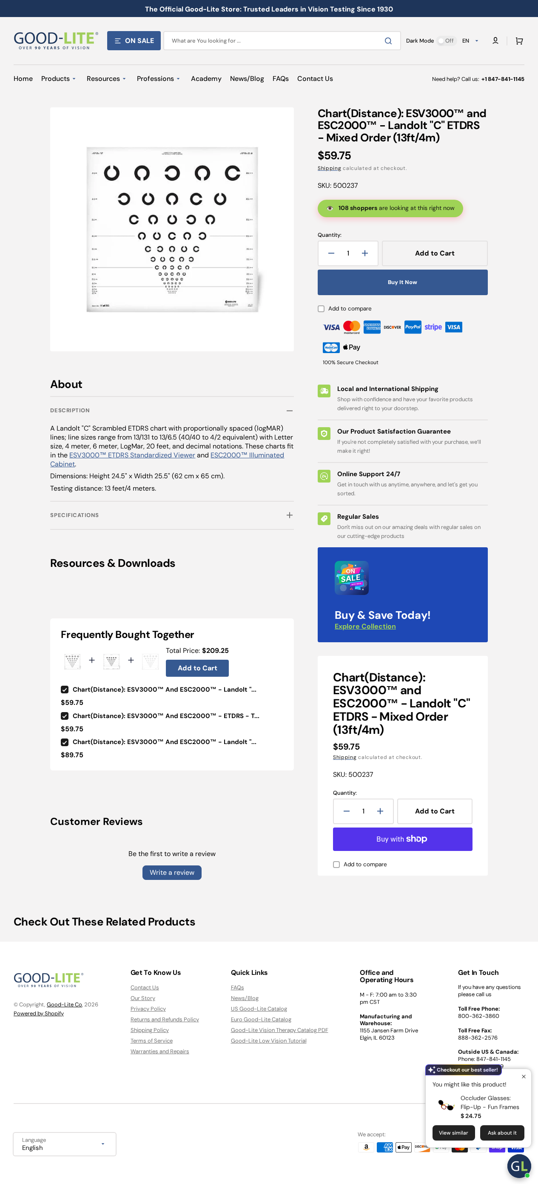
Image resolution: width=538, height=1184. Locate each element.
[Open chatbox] (519, 1166)
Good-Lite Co (64, 1004)
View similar (453, 1132)
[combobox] (282, 40)
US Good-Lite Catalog (259, 1008)
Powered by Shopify (39, 1013)
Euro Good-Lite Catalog (261, 1019)
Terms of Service (152, 1040)
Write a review (172, 872)
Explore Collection (365, 626)
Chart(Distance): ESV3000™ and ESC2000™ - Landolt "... (164, 689)
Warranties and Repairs (160, 1051)
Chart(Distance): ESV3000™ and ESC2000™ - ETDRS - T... (166, 716)
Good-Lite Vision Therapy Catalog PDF (279, 1030)
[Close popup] (524, 1076)
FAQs (237, 987)
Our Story (143, 998)
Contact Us (145, 987)
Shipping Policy (150, 1030)
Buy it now (402, 282)
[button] (518, 41)
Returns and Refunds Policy (165, 1019)
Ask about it (502, 1132)
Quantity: (330, 235)
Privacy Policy (148, 1008)
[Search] (390, 41)
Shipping (330, 168)
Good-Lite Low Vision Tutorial (269, 1040)
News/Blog (245, 998)
